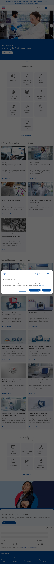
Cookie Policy (41, 285)
